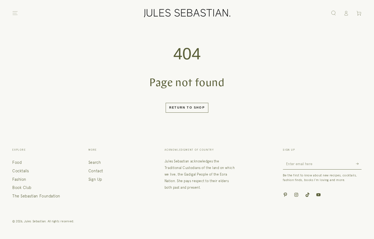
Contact (95, 170)
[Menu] (15, 13)
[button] (333, 13)
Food (17, 162)
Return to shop (187, 107)
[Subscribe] (359, 163)
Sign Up (95, 179)
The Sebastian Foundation (36, 196)
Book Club (21, 187)
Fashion (19, 179)
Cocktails (20, 170)
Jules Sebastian (35, 221)
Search (94, 162)
